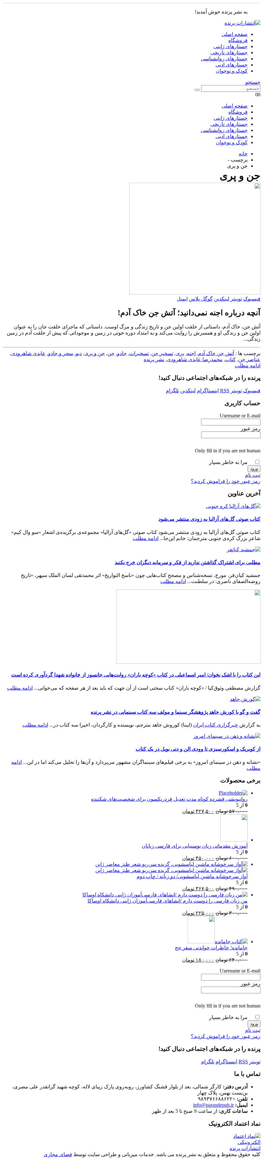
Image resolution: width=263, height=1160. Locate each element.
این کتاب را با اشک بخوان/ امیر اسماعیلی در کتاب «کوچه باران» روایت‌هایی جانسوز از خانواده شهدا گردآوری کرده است (135, 674)
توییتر (236, 298)
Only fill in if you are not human (227, 450)
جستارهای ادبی (232, 64)
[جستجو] (197, 90)
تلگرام (172, 390)
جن (111, 353)
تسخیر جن (162, 353)
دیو (79, 353)
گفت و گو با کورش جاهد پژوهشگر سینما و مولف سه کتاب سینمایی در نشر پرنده (175, 712)
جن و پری (94, 353)
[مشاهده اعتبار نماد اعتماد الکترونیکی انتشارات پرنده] (240, 1148)
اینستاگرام (208, 390)
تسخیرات (139, 353)
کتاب (230, 359)
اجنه (191, 353)
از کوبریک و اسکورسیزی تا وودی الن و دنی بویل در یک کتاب (198, 749)
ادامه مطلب (247, 365)
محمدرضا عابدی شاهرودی (195, 359)
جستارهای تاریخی (229, 52)
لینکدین (221, 298)
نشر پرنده (154, 359)
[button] (252, 82)
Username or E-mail (240, 415)
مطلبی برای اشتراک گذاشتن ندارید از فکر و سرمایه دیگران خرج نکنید (187, 562)
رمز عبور (250, 428)
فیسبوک (251, 298)
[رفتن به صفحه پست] (233, 506)
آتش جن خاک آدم (216, 353)
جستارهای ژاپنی (231, 46)
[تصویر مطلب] (131, 239)
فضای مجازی (58, 1154)
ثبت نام (252, 475)
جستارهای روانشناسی (224, 58)
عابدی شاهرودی (28, 353)
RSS (224, 390)
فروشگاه (238, 40)
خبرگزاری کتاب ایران (215, 725)
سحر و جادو (60, 353)
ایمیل (182, 298)
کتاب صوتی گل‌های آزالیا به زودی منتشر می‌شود (209, 519)
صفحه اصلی (235, 34)
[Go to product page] (125, 793)
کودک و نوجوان (232, 71)
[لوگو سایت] (242, 23)
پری (180, 353)
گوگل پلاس (201, 298)
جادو (122, 353)
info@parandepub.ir (213, 1105)
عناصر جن (249, 359)
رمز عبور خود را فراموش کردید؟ (225, 481)
